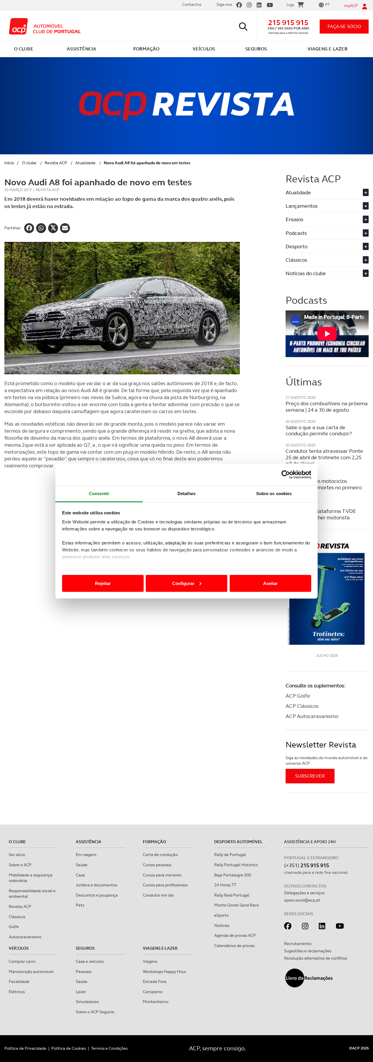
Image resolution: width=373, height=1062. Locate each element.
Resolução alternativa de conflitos (315, 958)
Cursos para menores (162, 875)
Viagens (150, 961)
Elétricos (17, 991)
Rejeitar (103, 583)
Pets (80, 905)
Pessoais (84, 971)
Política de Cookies (68, 1048)
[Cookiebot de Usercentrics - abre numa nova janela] (285, 474)
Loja (290, 4)
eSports (221, 915)
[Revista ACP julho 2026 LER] (327, 593)
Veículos (19, 948)
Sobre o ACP (20, 864)
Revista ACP (56, 162)
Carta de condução (160, 854)
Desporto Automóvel (238, 841)
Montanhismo (155, 1001)
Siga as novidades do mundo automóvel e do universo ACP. (326, 760)
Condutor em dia (158, 895)
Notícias (221, 925)
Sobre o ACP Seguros (95, 1011)
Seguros (85, 948)
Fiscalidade (19, 981)
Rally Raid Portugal (231, 895)
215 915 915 (288, 22)
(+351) (306, 865)
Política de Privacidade (25, 1048)
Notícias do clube (326, 273)
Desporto (326, 246)
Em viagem (86, 854)
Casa (80, 875)
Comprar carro (22, 961)
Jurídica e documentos (96, 885)
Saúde (81, 864)
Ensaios (326, 219)
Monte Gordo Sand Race (236, 905)
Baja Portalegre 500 (232, 875)
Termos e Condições (109, 1048)
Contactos (191, 4)
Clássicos (326, 259)
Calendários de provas (234, 945)
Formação (154, 841)
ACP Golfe (298, 695)
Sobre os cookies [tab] (274, 493)
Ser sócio (17, 854)
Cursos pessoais (157, 864)
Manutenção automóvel (31, 971)
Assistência (88, 841)
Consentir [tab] (99, 493)
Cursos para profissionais (165, 885)
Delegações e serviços (304, 892)
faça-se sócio (344, 26)
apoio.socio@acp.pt (302, 900)
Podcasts (326, 233)
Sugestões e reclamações (307, 950)
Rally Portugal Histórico (236, 864)
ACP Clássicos (302, 706)
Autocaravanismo (25, 936)
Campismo (153, 991)
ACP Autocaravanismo (312, 716)
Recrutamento (298, 943)
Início (9, 162)
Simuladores (87, 1001)
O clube (29, 162)
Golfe (14, 926)
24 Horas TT (225, 885)
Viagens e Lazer (160, 948)
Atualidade (85, 162)
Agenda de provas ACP (235, 935)
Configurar (183, 583)
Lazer (81, 991)
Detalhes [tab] (186, 493)
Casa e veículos (90, 961)
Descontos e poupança (97, 895)
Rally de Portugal (230, 854)
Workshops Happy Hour (164, 971)
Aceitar (270, 583)
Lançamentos (326, 205)
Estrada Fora (154, 981)
